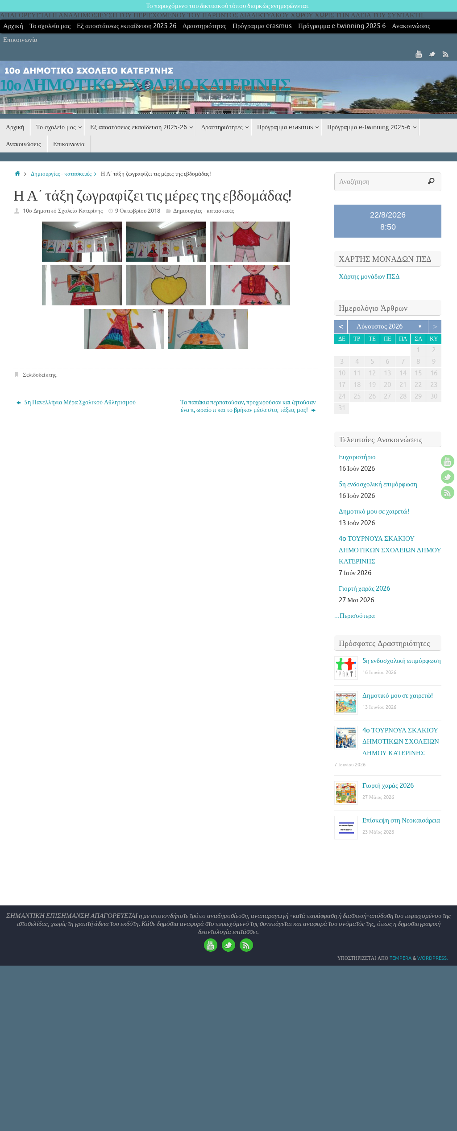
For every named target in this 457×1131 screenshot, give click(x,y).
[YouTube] (419, 54)
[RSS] (446, 54)
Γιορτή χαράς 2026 (364, 588)
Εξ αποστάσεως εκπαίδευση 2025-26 (126, 26)
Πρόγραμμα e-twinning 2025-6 (342, 26)
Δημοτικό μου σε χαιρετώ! (374, 511)
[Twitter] (432, 54)
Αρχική (13, 26)
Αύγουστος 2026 (380, 326)
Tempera (400, 958)
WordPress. (432, 958)
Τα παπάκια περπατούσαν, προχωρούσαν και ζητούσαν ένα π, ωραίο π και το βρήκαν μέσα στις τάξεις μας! (248, 406)
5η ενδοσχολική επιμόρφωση (378, 484)
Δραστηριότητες (204, 26)
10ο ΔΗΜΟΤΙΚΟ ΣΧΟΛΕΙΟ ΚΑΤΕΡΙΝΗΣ (145, 85)
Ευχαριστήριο (357, 457)
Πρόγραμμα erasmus (262, 26)
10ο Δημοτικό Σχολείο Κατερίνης (63, 210)
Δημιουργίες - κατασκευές (61, 173)
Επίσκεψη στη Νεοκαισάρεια (401, 820)
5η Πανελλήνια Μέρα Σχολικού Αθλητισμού (79, 402)
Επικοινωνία (20, 40)
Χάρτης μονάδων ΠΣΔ (369, 276)
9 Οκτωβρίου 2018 (137, 210)
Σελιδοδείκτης (39, 374)
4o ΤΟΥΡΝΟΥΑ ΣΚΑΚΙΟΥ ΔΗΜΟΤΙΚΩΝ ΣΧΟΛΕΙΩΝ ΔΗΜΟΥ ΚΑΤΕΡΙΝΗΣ (390, 550)
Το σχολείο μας (50, 26)
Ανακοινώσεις (411, 26)
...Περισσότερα (354, 616)
